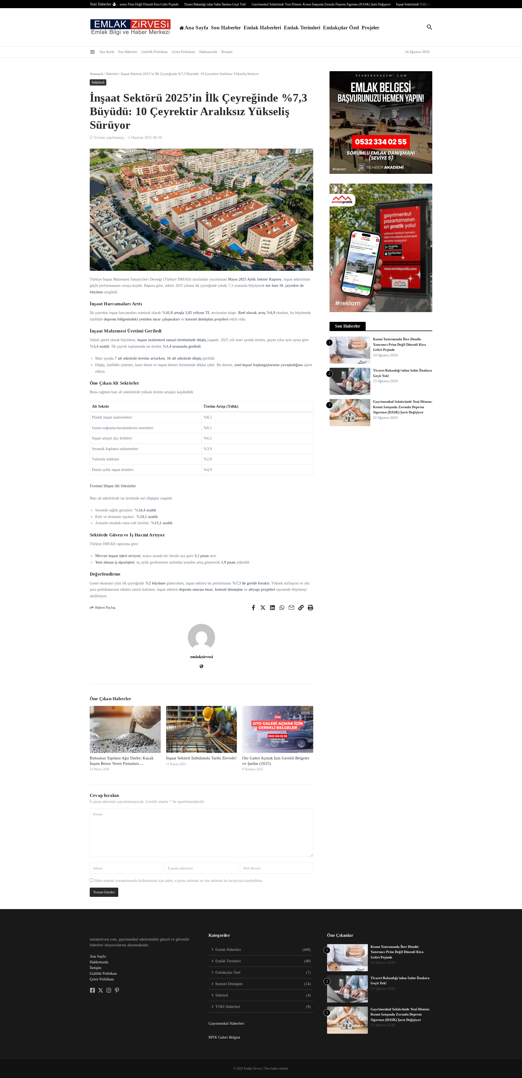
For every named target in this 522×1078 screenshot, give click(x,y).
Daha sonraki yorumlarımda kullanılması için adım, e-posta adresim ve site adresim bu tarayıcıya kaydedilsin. (178, 881)
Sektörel (112, 74)
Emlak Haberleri (262, 27)
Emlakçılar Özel (341, 27)
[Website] (201, 667)
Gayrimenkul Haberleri (226, 1024)
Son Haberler (226, 27)
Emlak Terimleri (302, 27)
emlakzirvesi (201, 657)
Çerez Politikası (183, 52)
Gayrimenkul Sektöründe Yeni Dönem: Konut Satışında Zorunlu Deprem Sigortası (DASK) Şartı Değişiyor (402, 407)
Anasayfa (96, 74)
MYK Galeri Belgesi (224, 1037)
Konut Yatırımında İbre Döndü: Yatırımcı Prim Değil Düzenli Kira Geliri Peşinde (399, 344)
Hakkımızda (208, 52)
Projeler (370, 27)
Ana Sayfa (106, 52)
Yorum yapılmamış (109, 138)
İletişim (226, 52)
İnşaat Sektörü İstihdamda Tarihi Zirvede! (201, 758)
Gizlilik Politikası (154, 52)
